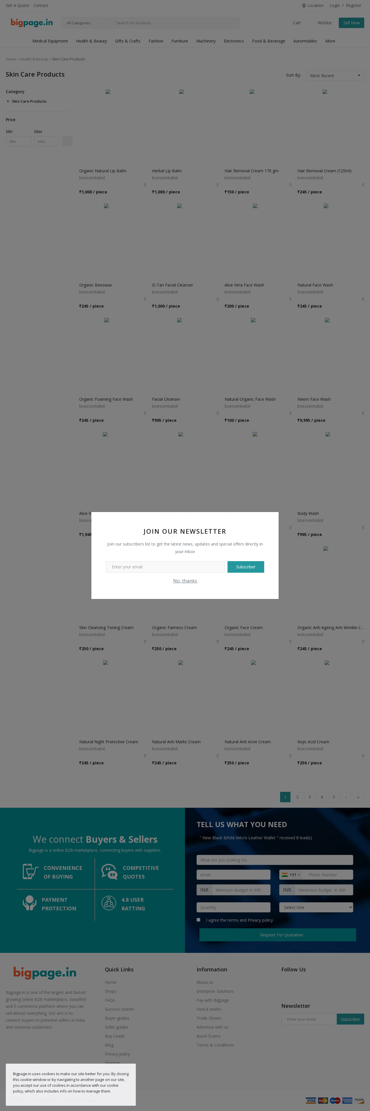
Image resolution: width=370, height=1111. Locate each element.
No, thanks (185, 581)
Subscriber (246, 567)
